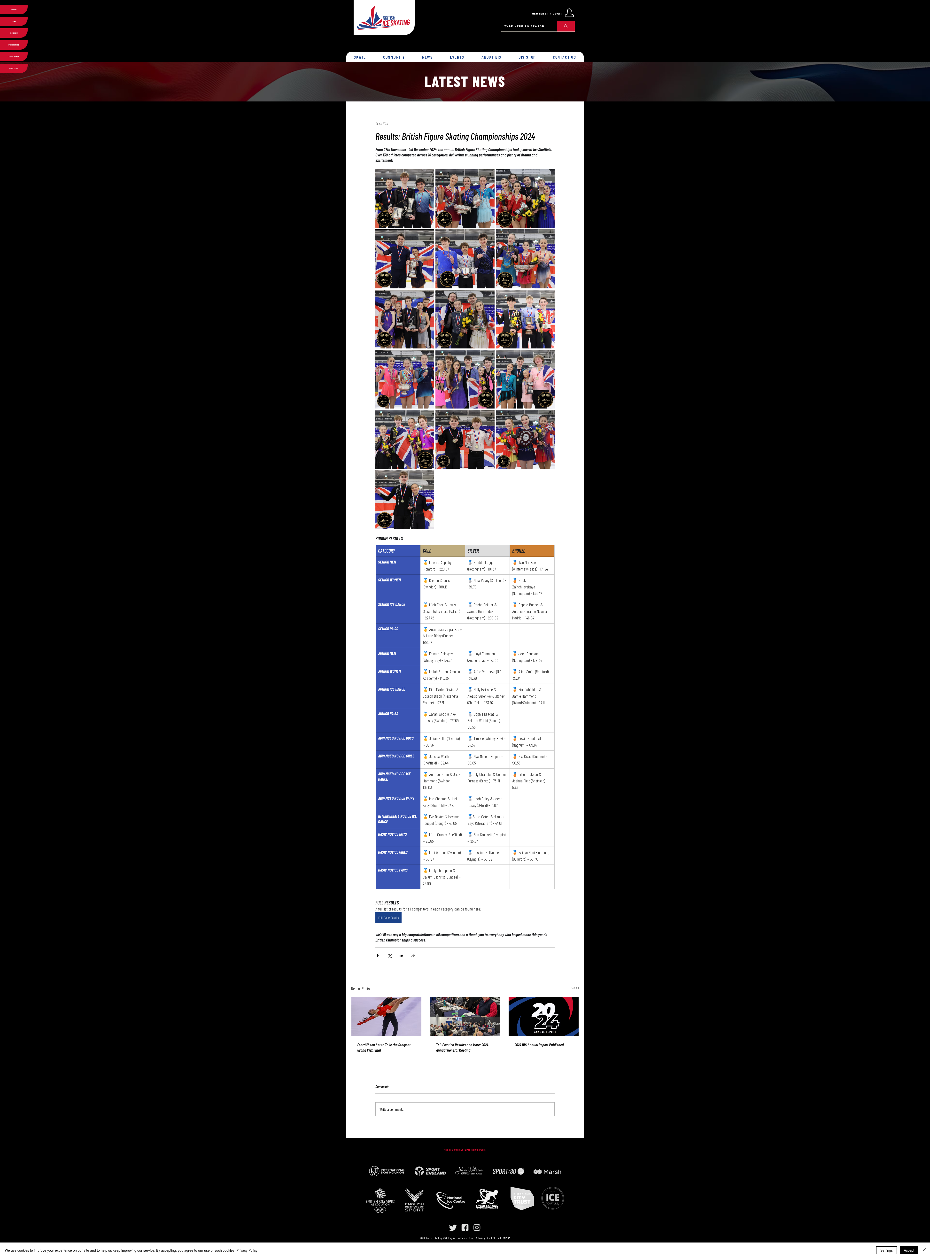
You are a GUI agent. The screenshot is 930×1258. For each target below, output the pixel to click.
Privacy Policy (246, 1250)
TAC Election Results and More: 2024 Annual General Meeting (462, 1047)
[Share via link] (413, 955)
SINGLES (14, 9)
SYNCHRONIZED (13, 45)
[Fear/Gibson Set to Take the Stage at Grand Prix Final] (386, 1016)
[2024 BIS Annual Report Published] (544, 1016)
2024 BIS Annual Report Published (539, 1044)
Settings (886, 1250)
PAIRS (14, 21)
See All (575, 988)
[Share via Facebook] (377, 955)
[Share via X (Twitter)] (389, 955)
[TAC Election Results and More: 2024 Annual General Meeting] (465, 1016)
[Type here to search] (566, 26)
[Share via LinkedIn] (401, 955)
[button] (360, 57)
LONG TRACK (13, 68)
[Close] (924, 1250)
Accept (909, 1250)
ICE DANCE (13, 33)
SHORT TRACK (14, 56)
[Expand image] (404, 198)
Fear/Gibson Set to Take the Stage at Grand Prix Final (384, 1047)
